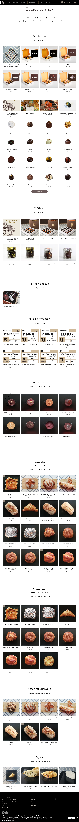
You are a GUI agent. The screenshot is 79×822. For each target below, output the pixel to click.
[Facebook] (3, 812)
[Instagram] (6, 812)
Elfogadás (71, 818)
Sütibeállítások (62, 818)
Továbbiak (39, 191)
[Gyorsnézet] (11, 54)
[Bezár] (77, 818)
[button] (63, 3)
